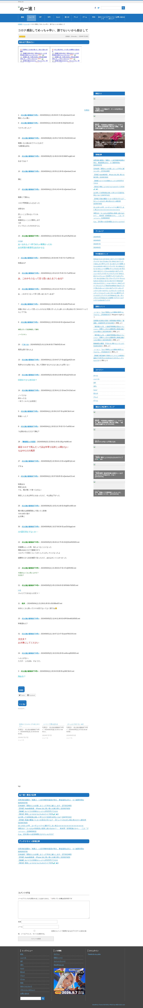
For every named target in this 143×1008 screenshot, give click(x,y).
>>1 (19, 590)
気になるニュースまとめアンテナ (106, 288)
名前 (19, 922)
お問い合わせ (120, 17)
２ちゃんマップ (100, 285)
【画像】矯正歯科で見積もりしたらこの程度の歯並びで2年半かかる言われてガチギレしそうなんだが (108, 358)
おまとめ (102, 259)
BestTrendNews (111, 285)
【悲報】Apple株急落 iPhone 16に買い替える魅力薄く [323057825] (44, 808)
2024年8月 (97, 240)
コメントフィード (60, 961)
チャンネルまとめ (116, 268)
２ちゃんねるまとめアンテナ (113, 271)
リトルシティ (103, 293)
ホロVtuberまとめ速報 (105, 298)
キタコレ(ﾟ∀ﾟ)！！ (100, 283)
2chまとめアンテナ (111, 259)
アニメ (76, 17)
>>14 (20, 241)
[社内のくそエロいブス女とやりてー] (30, 733)
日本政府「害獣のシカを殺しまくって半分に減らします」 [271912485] (44, 806)
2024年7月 (97, 244)
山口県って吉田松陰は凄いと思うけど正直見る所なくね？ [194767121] (44, 817)
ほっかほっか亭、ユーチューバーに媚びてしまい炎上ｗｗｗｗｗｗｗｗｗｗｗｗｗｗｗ (50, 826)
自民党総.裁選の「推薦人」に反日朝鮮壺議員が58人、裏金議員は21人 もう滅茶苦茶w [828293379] (109, 163)
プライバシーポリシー (111, 18)
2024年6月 (97, 247)
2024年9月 (97, 237)
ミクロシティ (113, 290)
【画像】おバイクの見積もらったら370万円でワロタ (38, 811)
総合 (22, 17)
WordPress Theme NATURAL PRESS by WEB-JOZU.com (108, 1004)
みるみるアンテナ (104, 300)
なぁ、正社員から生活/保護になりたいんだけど (36, 834)
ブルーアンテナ (114, 278)
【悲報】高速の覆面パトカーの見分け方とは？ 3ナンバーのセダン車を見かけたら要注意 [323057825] (109, 201)
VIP (40, 17)
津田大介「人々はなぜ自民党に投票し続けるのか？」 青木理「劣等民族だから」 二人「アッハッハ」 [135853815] (108, 215)
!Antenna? (119, 281)
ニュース (31, 17)
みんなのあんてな (103, 278)
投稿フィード (58, 958)
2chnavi (96, 259)
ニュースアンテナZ (99, 273)
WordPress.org (59, 965)
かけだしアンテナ (101, 295)
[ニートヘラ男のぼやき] (54, 732)
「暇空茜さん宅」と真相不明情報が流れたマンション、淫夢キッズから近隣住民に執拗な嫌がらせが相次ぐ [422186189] (108, 329)
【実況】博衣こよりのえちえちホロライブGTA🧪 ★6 (38, 814)
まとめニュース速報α (102, 268)
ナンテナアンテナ (112, 273)
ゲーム (85, 17)
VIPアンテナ (105, 264)
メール (20, 927)
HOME (20, 24)
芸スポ (67, 17)
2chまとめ (115, 261)
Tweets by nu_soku (94, 954)
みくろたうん (112, 293)
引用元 (86, 110)
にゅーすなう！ (112, 283)
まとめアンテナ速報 (116, 264)
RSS (93, 17)
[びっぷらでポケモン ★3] (78, 732)
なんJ (58, 17)
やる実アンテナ (111, 276)
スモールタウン (103, 290)
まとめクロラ (111, 281)
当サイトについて (102, 18)
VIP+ (49, 17)
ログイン (57, 954)
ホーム (95, 375)
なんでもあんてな (105, 261)
